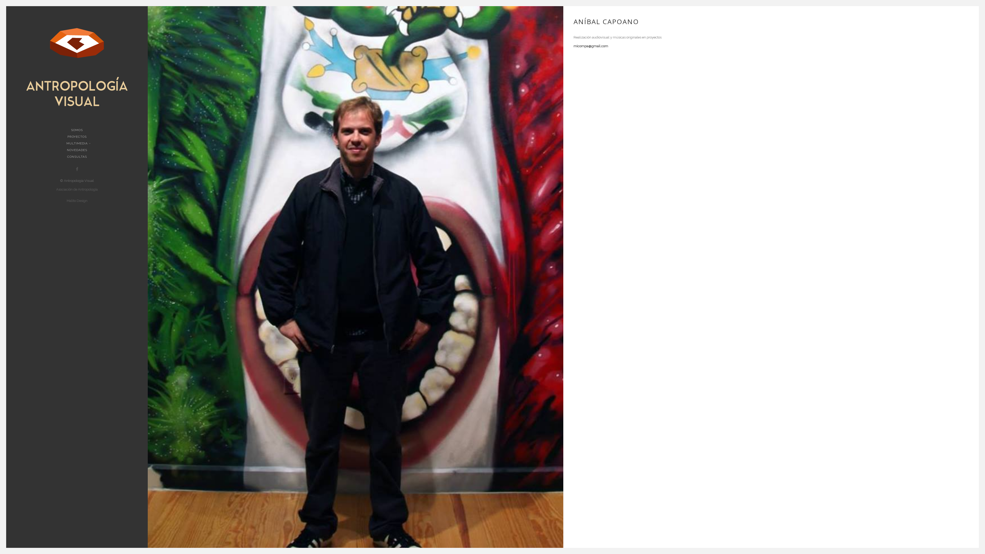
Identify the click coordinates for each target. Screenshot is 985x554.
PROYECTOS (77, 136)
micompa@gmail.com (591, 46)
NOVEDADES (77, 150)
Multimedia (77, 143)
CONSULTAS (77, 157)
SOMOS (77, 130)
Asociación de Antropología (77, 189)
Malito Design (77, 201)
